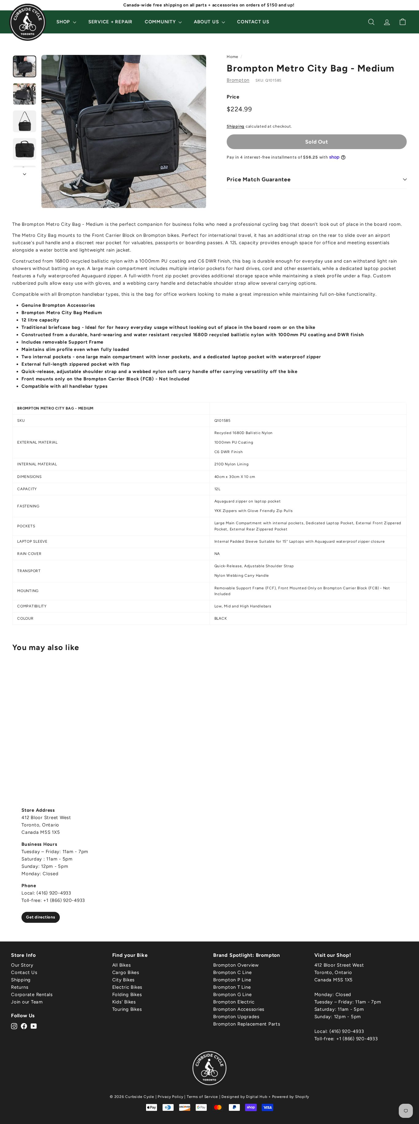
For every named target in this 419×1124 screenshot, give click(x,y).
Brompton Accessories (238, 1009)
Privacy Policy (170, 1097)
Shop (63, 22)
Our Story (22, 965)
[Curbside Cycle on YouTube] (34, 1026)
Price (233, 97)
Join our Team (27, 1002)
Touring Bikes (127, 1009)
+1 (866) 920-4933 (357, 1038)
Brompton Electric (234, 1002)
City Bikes (123, 980)
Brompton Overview (236, 965)
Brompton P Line (232, 980)
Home (232, 56)
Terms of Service (202, 1097)
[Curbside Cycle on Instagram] (14, 1026)
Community (161, 22)
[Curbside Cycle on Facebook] (24, 1026)
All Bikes (121, 965)
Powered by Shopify (290, 1097)
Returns (19, 987)
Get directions (40, 917)
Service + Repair (110, 22)
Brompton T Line (232, 987)
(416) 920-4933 (346, 1031)
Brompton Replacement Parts (246, 1024)
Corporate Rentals (32, 994)
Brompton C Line (232, 972)
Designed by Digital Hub (244, 1097)
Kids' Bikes (124, 1002)
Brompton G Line (232, 994)
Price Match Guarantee (259, 179)
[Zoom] (123, 131)
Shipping (235, 126)
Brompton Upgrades (236, 1016)
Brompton (238, 80)
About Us (207, 22)
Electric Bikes (127, 987)
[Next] (24, 172)
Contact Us (253, 22)
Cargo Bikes (125, 972)
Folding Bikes (127, 994)
